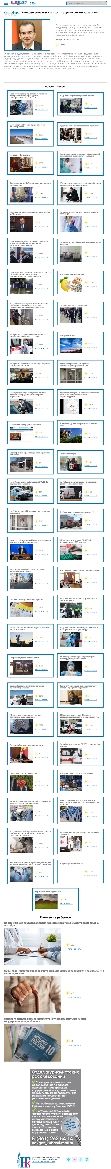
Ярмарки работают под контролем (76, 773)
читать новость (41, 110)
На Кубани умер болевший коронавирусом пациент (80, 243)
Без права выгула (68, 454)
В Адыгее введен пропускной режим (77, 95)
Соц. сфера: (12, 12)
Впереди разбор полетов (71, 863)
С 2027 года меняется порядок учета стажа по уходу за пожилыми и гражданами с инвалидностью (54, 972)
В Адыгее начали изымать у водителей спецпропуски (78, 599)
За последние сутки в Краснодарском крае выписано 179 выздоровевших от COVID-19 (30, 863)
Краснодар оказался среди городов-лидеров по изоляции (27, 570)
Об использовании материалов (43, 1162)
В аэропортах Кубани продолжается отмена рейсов (27, 126)
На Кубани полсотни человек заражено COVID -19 (79, 213)
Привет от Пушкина (20, 155)
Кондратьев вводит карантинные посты (79, 570)
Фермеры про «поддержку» (48, 891)
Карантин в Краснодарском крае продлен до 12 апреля (30, 213)
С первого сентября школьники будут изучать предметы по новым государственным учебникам (45, 1019)
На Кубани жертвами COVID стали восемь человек (80, 745)
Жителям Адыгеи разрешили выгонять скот (79, 424)
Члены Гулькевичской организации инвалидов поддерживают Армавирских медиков (79, 802)
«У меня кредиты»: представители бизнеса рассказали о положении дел (80, 184)
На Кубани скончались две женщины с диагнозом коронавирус (78, 483)
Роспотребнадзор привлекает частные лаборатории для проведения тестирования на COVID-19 (28, 95)
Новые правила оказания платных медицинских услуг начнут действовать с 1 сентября (51, 923)
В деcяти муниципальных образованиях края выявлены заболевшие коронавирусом (79, 394)
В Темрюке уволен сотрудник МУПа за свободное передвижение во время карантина (28, 394)
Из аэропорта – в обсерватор (73, 305)
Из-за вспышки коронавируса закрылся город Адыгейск (29, 628)
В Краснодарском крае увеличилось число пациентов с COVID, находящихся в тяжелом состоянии (30, 833)
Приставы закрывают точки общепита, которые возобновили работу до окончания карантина (29, 243)
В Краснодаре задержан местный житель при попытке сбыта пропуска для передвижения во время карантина (30, 305)
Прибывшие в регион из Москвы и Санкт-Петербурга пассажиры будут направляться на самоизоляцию (30, 274)
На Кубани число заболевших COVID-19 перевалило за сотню (29, 483)
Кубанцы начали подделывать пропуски (79, 126)
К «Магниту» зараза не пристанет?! (77, 512)
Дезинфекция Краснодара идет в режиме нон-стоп (30, 453)
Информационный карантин (24, 657)
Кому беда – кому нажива (72, 274)
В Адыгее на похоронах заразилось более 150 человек (79, 833)
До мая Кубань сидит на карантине (27, 745)
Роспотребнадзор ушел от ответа (25, 424)
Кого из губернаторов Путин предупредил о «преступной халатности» (30, 541)
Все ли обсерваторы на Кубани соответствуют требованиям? (74, 364)
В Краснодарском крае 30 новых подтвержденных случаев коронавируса (79, 716)
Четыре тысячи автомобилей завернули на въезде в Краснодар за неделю (30, 802)
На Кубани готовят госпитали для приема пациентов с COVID (30, 364)
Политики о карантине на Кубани (26, 599)
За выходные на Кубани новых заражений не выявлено (30, 184)
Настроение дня (67, 335)
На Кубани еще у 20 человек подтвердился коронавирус (30, 512)
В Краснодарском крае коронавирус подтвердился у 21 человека (77, 657)
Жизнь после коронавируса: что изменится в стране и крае (25, 716)
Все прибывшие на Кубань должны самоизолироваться (27, 687)
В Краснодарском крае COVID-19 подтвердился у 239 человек (75, 541)
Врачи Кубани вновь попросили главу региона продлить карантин (78, 687)
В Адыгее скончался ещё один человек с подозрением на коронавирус (79, 628)
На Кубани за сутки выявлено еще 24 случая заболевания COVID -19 (27, 335)
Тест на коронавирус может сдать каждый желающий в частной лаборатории (80, 155)
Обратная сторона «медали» (23, 773)
